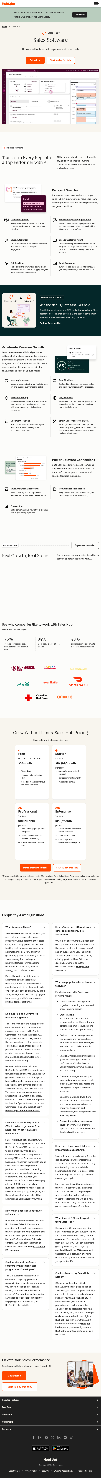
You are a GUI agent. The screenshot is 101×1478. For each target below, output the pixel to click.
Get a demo (37, 60)
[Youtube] (46, 1438)
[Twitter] (52, 1438)
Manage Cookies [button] (85, 1471)
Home (4, 27)
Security (45, 1471)
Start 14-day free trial (62, 60)
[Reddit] (65, 1438)
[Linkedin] (59, 1438)
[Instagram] (39, 1438)
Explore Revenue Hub (51, 323)
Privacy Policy (31, 1471)
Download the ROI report (14, 629)
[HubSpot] (8, 4)
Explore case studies (85, 545)
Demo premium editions (37, 868)
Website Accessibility (63, 1471)
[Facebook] (33, 1438)
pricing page (61, 879)
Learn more (81, 15)
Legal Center (14, 1471)
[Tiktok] (71, 1438)
